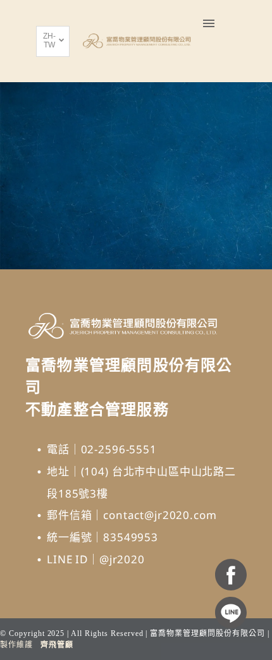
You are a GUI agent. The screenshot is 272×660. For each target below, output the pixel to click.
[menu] (208, 23)
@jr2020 (122, 559)
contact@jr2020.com (159, 515)
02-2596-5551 (119, 449)
